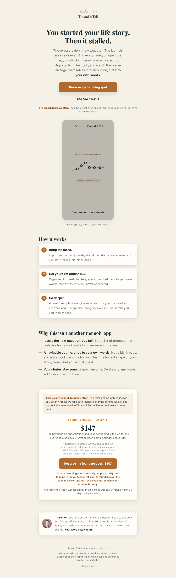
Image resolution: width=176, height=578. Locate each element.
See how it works (88, 98)
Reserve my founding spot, (88, 463)
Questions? (88, 566)
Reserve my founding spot (88, 87)
